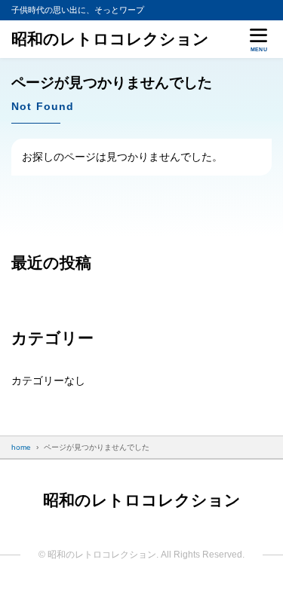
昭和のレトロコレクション (110, 38)
